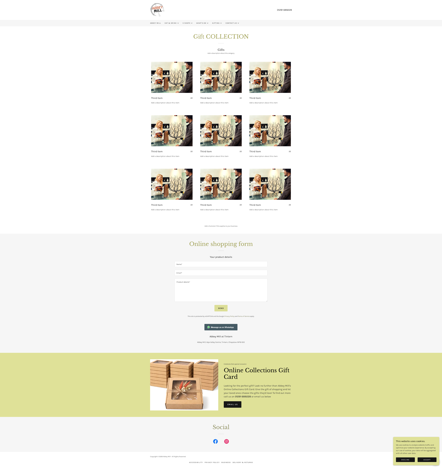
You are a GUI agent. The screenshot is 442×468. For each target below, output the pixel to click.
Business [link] (226, 462)
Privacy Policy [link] (229, 316)
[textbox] (221, 264)
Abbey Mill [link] (155, 23)
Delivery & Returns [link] (243, 462)
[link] (157, 10)
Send (221, 308)
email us (232, 404)
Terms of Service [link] (244, 316)
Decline (405, 460)
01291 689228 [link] (284, 10)
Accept (427, 460)
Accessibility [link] (196, 462)
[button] (172, 23)
